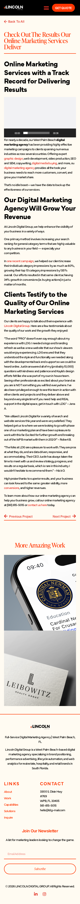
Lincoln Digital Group (17, 325)
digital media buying (44, 163)
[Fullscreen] (70, 133)
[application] (40, 117)
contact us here (37, 504)
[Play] (10, 133)
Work (7, 798)
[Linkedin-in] (36, 894)
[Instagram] (44, 894)
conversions (11, 487)
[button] (46, 8)
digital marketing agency (19, 167)
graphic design (13, 158)
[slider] (36, 133)
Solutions (9, 811)
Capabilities (11, 804)
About (8, 791)
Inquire (8, 817)
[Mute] (63, 133)
